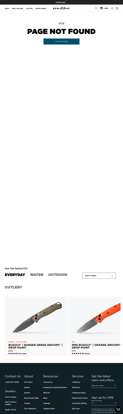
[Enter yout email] (114, 385)
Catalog (46, 403)
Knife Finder (90, 276)
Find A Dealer (10, 397)
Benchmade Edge (31, 398)
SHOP (7, 8)
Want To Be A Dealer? (10, 403)
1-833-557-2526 (12, 382)
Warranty (76, 387)
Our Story (28, 382)
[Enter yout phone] (114, 403)
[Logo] (61, 8)
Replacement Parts (80, 398)
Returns (46, 393)
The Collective (30, 409)
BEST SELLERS (17, 8)
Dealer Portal (10, 410)
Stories (27, 393)
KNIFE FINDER (41, 8)
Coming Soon (60, 2)
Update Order (49, 409)
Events (27, 387)
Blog (45, 398)
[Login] (112, 8)
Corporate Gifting (79, 403)
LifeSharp (76, 382)
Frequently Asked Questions (55, 387)
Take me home (61, 41)
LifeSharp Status (79, 393)
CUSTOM (29, 8)
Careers (27, 403)
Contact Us (48, 382)
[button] (118, 409)
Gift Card (76, 409)
